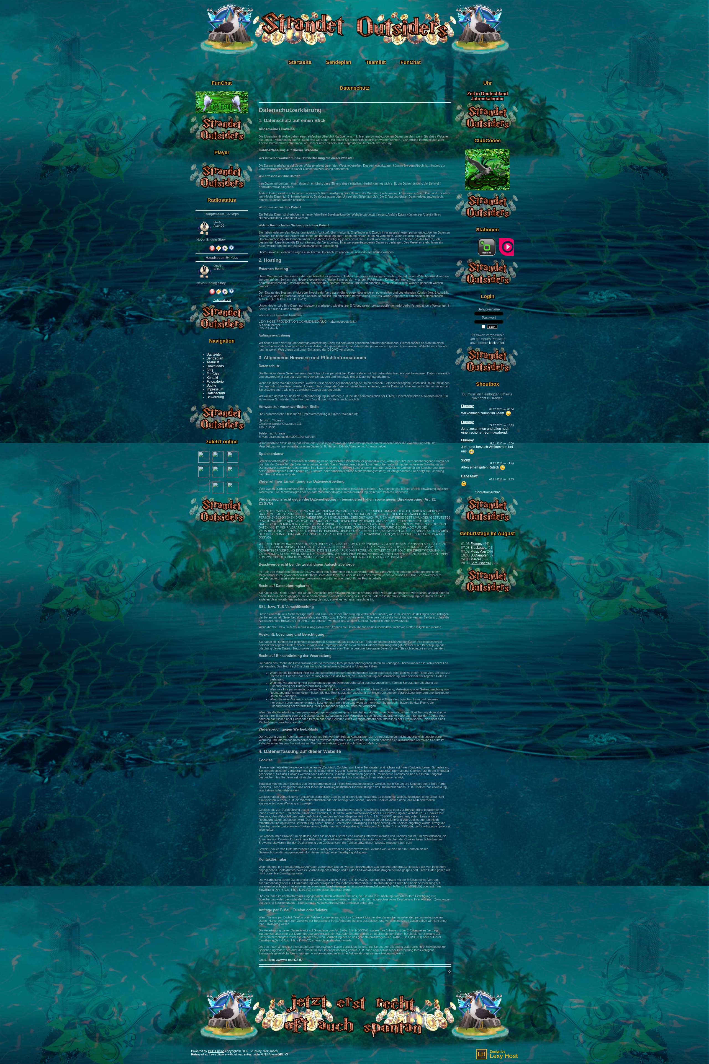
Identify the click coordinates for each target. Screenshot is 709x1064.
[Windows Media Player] (225, 250)
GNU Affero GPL (272, 1054)
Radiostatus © (222, 300)
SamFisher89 (481, 563)
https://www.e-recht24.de (285, 959)
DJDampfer (479, 555)
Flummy (467, 406)
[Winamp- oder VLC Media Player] (218, 250)
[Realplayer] (231, 250)
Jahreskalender (487, 98)
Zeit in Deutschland (487, 93)
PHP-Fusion (216, 1051)
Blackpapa (479, 548)
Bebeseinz (469, 476)
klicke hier (496, 343)
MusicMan (478, 551)
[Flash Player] (212, 248)
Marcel (476, 559)
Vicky (465, 460)
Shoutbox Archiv (487, 492)
